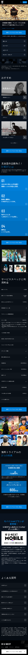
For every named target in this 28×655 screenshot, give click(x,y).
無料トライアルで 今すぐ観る (14, 32)
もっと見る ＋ (14, 143)
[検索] (21, 2)
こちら (24, 36)
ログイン (24, 2)
